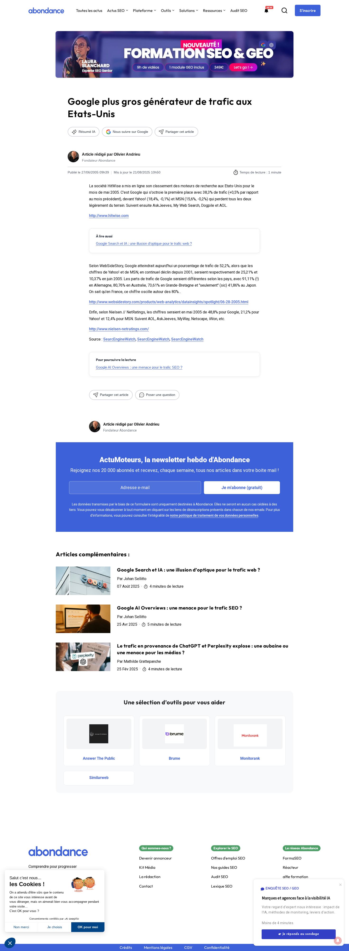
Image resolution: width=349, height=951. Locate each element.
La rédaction (149, 876)
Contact (146, 886)
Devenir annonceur (155, 858)
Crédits (126, 947)
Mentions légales (158, 947)
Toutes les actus (89, 10)
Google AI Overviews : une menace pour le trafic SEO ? (139, 367)
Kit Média (147, 867)
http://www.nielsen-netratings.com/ (119, 329)
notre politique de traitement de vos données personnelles (214, 515)
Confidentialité (217, 947)
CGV (188, 947)
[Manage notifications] (338, 940)
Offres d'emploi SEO (228, 858)
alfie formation (295, 876)
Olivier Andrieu (127, 154)
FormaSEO (292, 858)
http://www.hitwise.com (109, 215)
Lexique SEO (221, 886)
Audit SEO (238, 10)
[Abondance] (46, 10)
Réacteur (290, 867)
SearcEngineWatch (119, 339)
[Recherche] (284, 10)
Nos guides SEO (224, 867)
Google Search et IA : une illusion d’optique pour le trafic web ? (144, 243)
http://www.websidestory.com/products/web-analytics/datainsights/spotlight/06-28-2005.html (168, 302)
